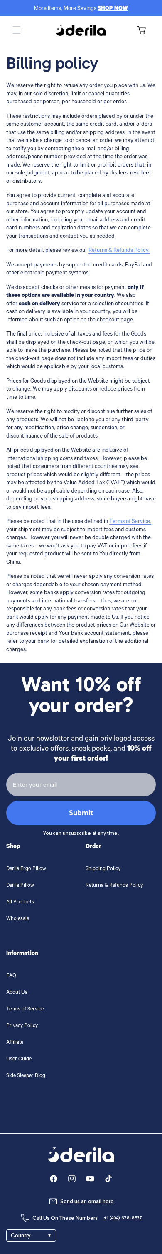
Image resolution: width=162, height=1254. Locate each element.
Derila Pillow (20, 886)
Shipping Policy (103, 869)
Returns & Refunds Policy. (119, 251)
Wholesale (17, 919)
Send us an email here (87, 1201)
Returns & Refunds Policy (114, 886)
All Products (20, 903)
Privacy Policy (22, 1026)
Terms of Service (25, 1010)
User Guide (19, 1059)
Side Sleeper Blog (25, 1076)
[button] (16, 30)
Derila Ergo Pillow (26, 869)
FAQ (11, 976)
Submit (81, 812)
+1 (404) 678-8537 (123, 1218)
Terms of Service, (130, 522)
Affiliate (14, 1043)
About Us (16, 993)
